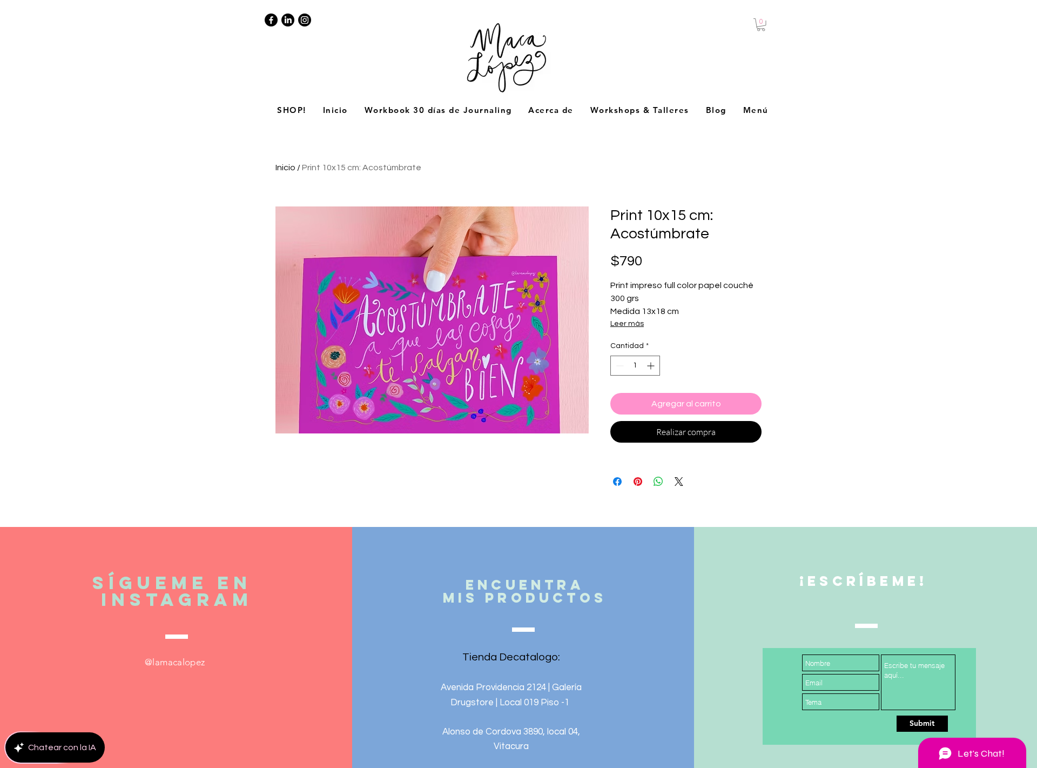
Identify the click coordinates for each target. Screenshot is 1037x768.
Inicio (285, 167)
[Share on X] (678, 481)
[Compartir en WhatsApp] (658, 481)
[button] (761, 24)
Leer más (627, 324)
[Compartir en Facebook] (617, 481)
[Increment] (651, 365)
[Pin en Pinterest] (637, 481)
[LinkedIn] (287, 20)
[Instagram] (304, 20)
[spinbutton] (635, 365)
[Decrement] (618, 365)
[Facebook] (271, 20)
